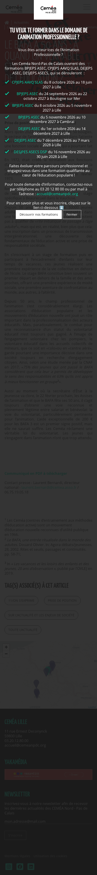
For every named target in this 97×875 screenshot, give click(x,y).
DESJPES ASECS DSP (30, 151)
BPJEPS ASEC (27, 93)
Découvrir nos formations (39, 214)
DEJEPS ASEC (29, 128)
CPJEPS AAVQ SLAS (28, 82)
